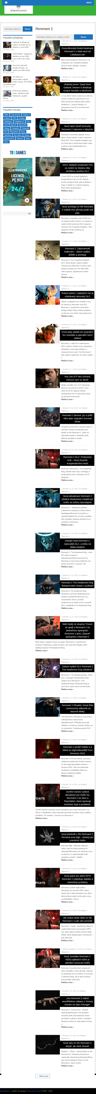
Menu (89, 3)
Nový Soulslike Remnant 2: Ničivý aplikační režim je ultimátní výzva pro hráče (77, 959)
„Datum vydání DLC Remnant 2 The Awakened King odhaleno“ (77, 668)
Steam (27, 135)
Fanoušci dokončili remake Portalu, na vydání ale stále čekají (21, 67)
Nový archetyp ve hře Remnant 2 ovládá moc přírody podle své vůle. (77, 209)
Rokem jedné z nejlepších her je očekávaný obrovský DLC (78, 295)
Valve (28, 138)
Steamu (20, 138)
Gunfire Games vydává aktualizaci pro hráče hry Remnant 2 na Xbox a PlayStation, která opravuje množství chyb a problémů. (77, 798)
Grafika (22, 118)
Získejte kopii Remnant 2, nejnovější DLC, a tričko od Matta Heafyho (77, 543)
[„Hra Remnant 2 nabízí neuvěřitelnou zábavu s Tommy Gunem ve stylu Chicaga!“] (48, 1000)
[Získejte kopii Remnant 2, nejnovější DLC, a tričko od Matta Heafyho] (48, 542)
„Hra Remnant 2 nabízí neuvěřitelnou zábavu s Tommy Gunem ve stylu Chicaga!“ (77, 1001)
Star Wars (18, 135)
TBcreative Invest (33, 1091)
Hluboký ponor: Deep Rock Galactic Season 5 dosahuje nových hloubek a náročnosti (77, 87)
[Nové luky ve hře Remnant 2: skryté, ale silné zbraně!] (48, 1044)
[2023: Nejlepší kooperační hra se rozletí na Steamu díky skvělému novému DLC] (48, 166)
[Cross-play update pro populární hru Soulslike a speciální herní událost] (48, 333)
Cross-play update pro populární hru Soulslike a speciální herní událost (77, 335)
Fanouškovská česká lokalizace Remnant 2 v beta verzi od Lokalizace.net (77, 51)
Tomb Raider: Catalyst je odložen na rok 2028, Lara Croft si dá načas (22, 56)
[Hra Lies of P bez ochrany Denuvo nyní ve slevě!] (48, 378)
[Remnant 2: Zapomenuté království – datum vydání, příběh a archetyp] (48, 250)
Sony (23, 132)
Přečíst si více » (67, 68)
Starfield (7, 135)
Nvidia (6, 128)
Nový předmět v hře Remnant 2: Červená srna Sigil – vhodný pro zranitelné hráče (78, 837)
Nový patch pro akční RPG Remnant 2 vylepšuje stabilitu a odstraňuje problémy (77, 879)
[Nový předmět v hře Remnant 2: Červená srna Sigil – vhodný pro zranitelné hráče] (48, 836)
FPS (14, 118)
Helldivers (8, 122)
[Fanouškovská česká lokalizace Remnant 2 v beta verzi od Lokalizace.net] (48, 50)
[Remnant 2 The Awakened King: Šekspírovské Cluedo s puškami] (48, 584)
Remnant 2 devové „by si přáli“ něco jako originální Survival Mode (77, 418)
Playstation (14, 132)
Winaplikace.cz (6, 1091)
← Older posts (42, 1076)
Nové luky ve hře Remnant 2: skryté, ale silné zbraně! (77, 1044)
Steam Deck (9, 138)
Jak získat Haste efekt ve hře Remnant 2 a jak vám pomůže (77, 919)
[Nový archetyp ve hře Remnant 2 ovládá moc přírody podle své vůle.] (48, 208)
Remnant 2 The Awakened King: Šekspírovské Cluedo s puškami (77, 584)
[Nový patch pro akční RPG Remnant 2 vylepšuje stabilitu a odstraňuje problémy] (48, 877)
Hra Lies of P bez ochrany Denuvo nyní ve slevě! (77, 378)
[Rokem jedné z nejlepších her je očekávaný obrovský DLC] (48, 295)
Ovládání (15, 128)
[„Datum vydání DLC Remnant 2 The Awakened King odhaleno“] (48, 668)
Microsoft (22, 125)
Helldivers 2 (19, 122)
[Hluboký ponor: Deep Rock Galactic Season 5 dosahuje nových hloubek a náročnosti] (48, 86)
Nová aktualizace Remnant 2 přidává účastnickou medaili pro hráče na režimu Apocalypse (77, 499)
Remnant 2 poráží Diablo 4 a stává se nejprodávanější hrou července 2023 (77, 750)
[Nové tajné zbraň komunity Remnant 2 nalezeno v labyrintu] (48, 128)
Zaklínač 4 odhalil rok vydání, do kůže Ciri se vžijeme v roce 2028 (21, 44)
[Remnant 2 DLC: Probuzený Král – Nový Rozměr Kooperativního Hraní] (48, 459)
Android (65, 949)
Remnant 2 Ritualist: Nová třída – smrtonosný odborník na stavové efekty (77, 708)
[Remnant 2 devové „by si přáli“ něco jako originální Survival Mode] (48, 417)
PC (5, 132)
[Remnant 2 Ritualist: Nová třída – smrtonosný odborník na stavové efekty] (48, 707)
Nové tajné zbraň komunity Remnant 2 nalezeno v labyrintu (77, 128)
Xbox (6, 142)
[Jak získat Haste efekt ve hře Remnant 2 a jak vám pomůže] (48, 919)
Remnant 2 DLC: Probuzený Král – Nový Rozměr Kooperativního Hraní (77, 460)
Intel (6, 125)
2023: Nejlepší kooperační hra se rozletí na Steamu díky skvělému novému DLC (77, 168)
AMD (6, 115)
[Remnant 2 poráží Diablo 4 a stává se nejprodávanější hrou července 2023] (48, 749)
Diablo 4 (26, 115)
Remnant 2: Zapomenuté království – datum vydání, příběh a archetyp (77, 251)
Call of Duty (15, 115)
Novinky (65, 41)
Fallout (7, 118)
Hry (28, 122)
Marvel (13, 125)
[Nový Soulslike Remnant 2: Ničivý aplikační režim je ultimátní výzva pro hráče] (48, 958)
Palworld (25, 128)
